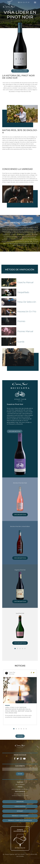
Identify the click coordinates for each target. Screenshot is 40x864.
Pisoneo (21, 321)
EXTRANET (20, 811)
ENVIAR (20, 774)
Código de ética (20, 806)
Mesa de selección (26, 302)
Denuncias (20, 801)
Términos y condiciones (20, 815)
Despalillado (23, 292)
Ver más (20, 736)
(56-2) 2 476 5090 (20, 784)
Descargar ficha (14, 431)
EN (21, 2)
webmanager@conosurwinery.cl (20, 789)
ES (24, 2)
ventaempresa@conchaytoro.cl (20, 795)
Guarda (20, 341)
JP (28, 2)
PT (26, 2)
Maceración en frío (26, 311)
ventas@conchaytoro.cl (20, 794)
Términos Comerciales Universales (20, 820)
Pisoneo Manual (25, 331)
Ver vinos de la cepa (20, 71)
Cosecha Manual (25, 282)
